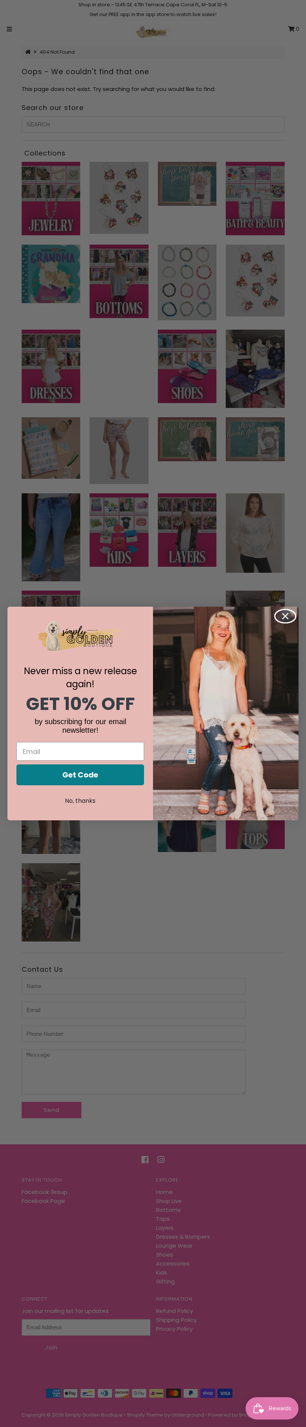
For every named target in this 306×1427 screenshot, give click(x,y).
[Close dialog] (285, 616)
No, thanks (80, 800)
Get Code (80, 775)
